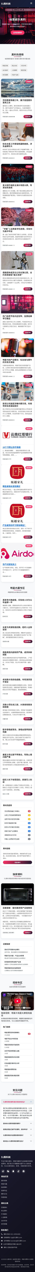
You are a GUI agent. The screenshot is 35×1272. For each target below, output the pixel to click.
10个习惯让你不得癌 (12, 447)
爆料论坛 (4, 1194)
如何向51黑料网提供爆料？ (12, 1123)
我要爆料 (18, 862)
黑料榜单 (4, 1180)
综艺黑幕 (4, 1224)
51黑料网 (5, 3)
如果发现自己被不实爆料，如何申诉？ (15, 1129)
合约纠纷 (4, 1220)
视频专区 (4, 1190)
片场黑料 (4, 1214)
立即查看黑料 (17, 32)
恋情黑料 (4, 1207)
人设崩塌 (4, 1217)
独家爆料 (4, 1187)
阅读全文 (28, 932)
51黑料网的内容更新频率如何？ (13, 1135)
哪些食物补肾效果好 (11, 486)
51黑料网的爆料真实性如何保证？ (14, 1102)
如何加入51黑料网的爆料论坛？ (13, 1141)
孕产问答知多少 (9, 564)
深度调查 (4, 1197)
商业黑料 (4, 1210)
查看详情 (28, 116)
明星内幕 (4, 1184)
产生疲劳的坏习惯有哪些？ (14, 525)
